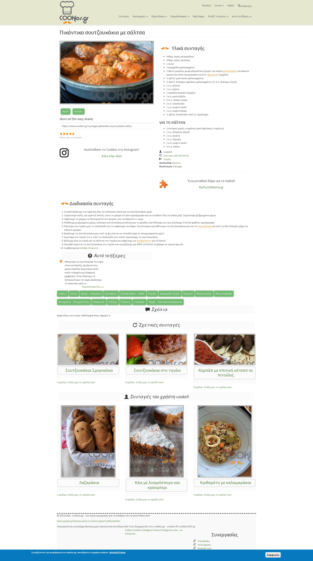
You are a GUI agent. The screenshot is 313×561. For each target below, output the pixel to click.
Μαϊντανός (204, 293)
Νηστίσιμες (199, 16)
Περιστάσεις (158, 16)
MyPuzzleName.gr (211, 187)
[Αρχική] (75, 12)
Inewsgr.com (204, 548)
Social (218, 5)
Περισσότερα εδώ (91, 286)
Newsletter (114, 521)
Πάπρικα (99, 301)
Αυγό (74, 293)
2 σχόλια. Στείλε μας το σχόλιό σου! (76, 494)
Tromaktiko (204, 541)
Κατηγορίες (139, 16)
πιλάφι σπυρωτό (89, 248)
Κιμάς (152, 293)
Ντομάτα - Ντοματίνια (74, 301)
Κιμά (65, 111)
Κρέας (78, 111)
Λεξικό (230, 5)
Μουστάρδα (224, 293)
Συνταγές (124, 16)
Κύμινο (188, 293)
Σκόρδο (139, 301)
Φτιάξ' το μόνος (217, 16)
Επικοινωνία (79, 521)
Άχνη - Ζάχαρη (91, 293)
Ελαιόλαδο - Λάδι (132, 293)
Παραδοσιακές (179, 16)
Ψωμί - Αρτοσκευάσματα (165, 301)
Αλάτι (63, 293)
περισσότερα (117, 552)
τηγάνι (167, 159)
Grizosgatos (204, 544)
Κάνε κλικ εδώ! (111, 156)
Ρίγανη (125, 301)
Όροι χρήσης (64, 521)
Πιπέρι (113, 301)
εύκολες (176, 162)
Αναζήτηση (246, 5)
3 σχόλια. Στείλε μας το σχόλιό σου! (212, 494)
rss (89, 521)
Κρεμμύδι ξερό (170, 293)
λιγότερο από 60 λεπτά (176, 155)
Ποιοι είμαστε (99, 521)
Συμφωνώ (273, 554)
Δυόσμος (111, 293)
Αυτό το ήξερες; (241, 16)
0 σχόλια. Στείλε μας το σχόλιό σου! (76, 382)
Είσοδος (206, 5)
